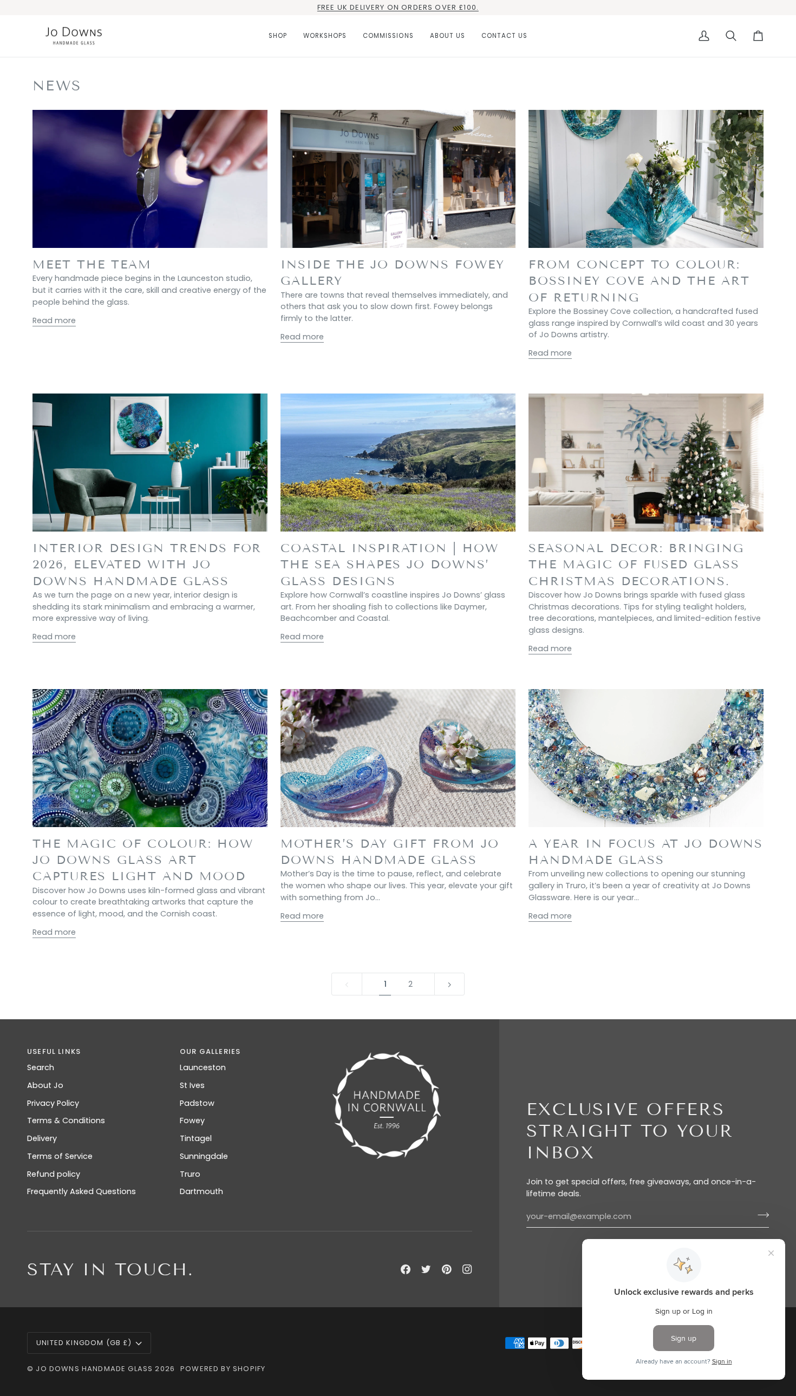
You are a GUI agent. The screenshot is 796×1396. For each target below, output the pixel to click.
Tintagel (196, 1138)
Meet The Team (92, 264)
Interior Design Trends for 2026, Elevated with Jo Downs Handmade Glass (147, 564)
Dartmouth (201, 1191)
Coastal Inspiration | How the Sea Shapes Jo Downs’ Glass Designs (389, 564)
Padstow (197, 1103)
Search (40, 1067)
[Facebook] (405, 1269)
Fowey (192, 1120)
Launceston (203, 1067)
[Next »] (449, 984)
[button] (277, 36)
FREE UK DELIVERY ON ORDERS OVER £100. (398, 7)
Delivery (42, 1138)
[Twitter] (426, 1269)
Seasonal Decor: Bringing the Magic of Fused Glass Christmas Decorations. (636, 564)
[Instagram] (467, 1269)
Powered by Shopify (222, 1369)
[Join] (760, 1215)
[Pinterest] (447, 1269)
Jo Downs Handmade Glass (94, 1369)
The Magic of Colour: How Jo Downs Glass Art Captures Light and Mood (142, 860)
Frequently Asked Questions (81, 1191)
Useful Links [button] (54, 1051)
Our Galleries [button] (210, 1051)
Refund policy (53, 1174)
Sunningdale (204, 1156)
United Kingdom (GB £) (84, 1343)
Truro (190, 1174)
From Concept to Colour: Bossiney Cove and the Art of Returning (639, 281)
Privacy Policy (53, 1103)
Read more (54, 320)
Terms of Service (60, 1156)
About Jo (45, 1085)
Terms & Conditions (66, 1120)
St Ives (192, 1085)
